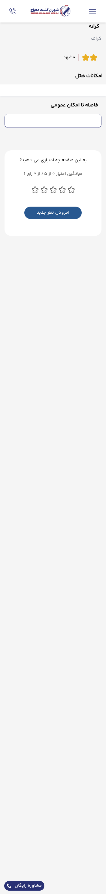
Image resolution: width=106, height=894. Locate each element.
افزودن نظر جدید (53, 212)
